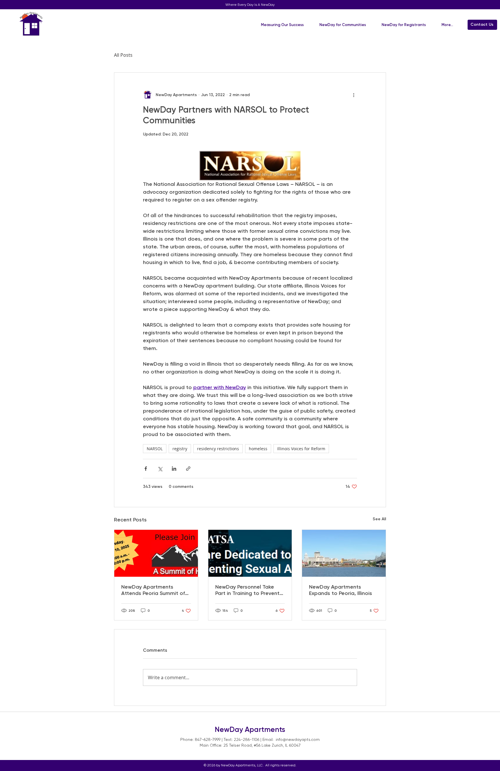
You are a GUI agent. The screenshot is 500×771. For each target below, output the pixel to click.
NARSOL (155, 448)
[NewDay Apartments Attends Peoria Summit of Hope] (156, 553)
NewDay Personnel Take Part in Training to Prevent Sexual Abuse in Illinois (247, 590)
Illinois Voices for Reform (301, 448)
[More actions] (353, 94)
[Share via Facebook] (145, 468)
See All (379, 519)
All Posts (123, 55)
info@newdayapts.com (298, 740)
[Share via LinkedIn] (174, 468)
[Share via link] (188, 468)
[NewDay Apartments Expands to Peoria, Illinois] (344, 553)
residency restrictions (218, 448)
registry (179, 448)
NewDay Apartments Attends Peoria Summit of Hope (153, 590)
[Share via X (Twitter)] (160, 468)
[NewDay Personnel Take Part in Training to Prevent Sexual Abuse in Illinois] (250, 553)
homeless (258, 448)
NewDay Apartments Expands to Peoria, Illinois (340, 590)
